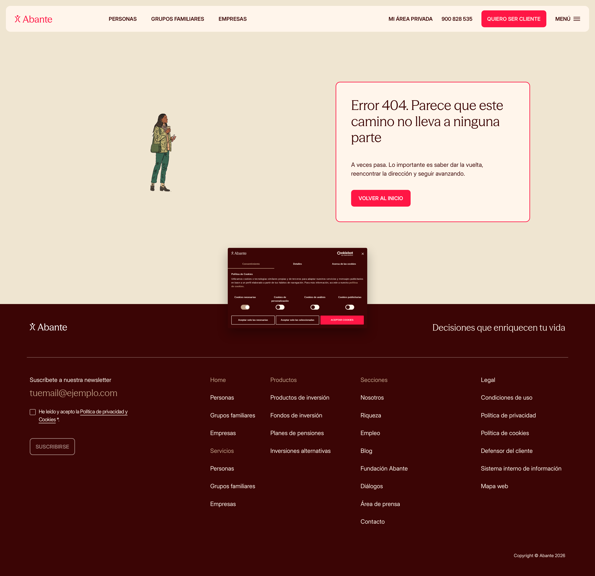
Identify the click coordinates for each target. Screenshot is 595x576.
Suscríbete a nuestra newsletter (70, 379)
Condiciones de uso (506, 397)
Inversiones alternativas (300, 450)
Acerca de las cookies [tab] (344, 264)
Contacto (373, 521)
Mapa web (494, 486)
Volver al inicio (381, 198)
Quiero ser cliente (513, 19)
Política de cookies (505, 432)
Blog (366, 450)
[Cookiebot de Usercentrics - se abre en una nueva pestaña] (339, 253)
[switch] (280, 307)
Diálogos (372, 486)
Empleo (370, 432)
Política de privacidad (508, 415)
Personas (123, 19)
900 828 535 (457, 19)
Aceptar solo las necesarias (253, 320)
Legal (488, 379)
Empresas (233, 19)
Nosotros (372, 397)
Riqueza (371, 415)
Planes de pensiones (297, 432)
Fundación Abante (384, 468)
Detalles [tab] (297, 264)
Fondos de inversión (296, 415)
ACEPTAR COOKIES (342, 320)
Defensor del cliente (507, 450)
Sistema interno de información (521, 468)
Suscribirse (52, 446)
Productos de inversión (299, 397)
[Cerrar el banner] (363, 254)
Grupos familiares (177, 19)
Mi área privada (411, 19)
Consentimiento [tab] (251, 264)
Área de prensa (380, 503)
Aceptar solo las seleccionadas (297, 320)
